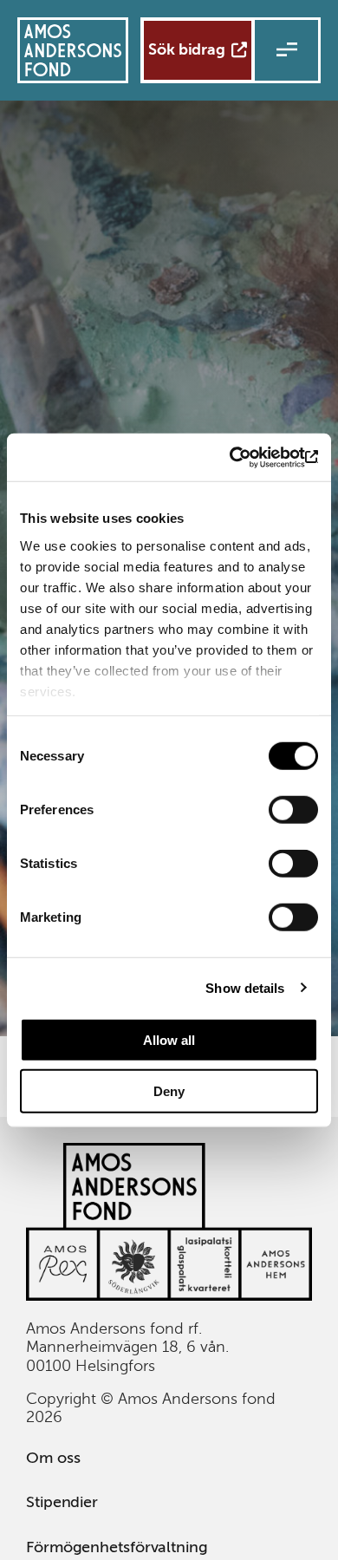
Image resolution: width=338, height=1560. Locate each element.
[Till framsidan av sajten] (73, 50)
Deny (169, 1091)
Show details (244, 987)
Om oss (53, 1457)
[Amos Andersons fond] (169, 1295)
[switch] (293, 810)
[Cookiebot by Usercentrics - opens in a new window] (243, 457)
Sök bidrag (186, 49)
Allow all (169, 1040)
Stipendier (62, 1502)
